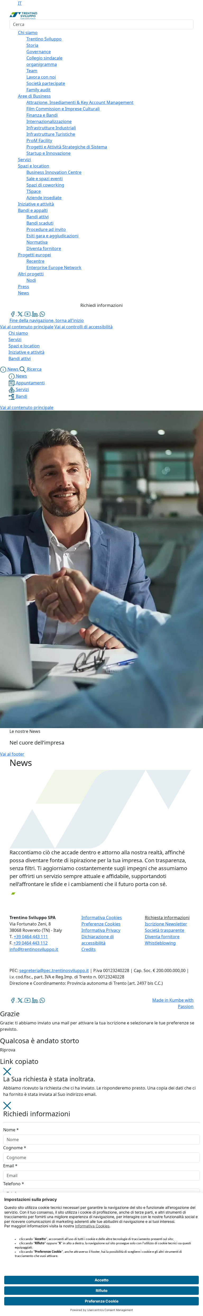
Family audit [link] (38, 90)
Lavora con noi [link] (41, 77)
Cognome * (14, 1148)
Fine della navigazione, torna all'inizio (47, 320)
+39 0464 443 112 (30, 943)
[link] (13, 313)
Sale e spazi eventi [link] (44, 178)
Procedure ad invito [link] (46, 229)
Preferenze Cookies (101, 924)
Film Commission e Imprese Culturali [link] (63, 109)
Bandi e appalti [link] (33, 210)
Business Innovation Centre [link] (53, 172)
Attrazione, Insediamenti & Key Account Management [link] (79, 102)
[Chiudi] (7, 1071)
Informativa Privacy (100, 930)
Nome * (11, 1130)
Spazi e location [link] (33, 166)
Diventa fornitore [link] (43, 248)
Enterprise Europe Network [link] (53, 267)
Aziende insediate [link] (44, 198)
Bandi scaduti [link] (39, 223)
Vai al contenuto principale (26, 327)
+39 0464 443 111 (31, 937)
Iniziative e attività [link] (36, 204)
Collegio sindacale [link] (44, 58)
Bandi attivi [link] (37, 217)
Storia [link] (32, 45)
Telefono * (13, 1184)
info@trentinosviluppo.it (34, 949)
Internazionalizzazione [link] (49, 121)
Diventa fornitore (162, 937)
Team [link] (31, 71)
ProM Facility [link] (39, 140)
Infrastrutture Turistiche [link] (50, 134)
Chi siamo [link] (28, 32)
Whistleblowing (160, 943)
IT (20, 3)
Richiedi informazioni (101, 305)
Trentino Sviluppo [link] (44, 39)
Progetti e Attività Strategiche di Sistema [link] (66, 147)
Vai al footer (12, 754)
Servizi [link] (24, 159)
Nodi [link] (31, 280)
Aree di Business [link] (34, 96)
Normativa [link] (37, 242)
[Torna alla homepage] (23, 15)
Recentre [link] (35, 261)
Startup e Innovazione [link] (48, 153)
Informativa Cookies (101, 917)
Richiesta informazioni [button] (167, 917)
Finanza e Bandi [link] (42, 115)
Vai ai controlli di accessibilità (83, 327)
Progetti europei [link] (34, 255)
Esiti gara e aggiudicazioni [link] (52, 236)
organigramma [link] (41, 64)
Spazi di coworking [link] (45, 185)
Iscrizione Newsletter (166, 924)
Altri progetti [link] (31, 274)
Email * (10, 1166)
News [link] (23, 293)
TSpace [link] (33, 191)
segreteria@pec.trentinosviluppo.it (54, 970)
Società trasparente (164, 930)
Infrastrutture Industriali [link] (51, 128)
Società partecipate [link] (45, 83)
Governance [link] (38, 52)
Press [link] (23, 286)
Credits (88, 949)
